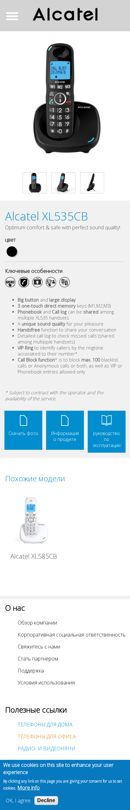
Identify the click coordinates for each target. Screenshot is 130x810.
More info (28, 787)
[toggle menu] (14, 16)
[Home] (65, 14)
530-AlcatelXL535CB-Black (12, 251)
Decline (46, 800)
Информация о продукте (65, 436)
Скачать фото (23, 433)
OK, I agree (18, 800)
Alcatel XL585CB (33, 556)
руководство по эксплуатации (107, 439)
